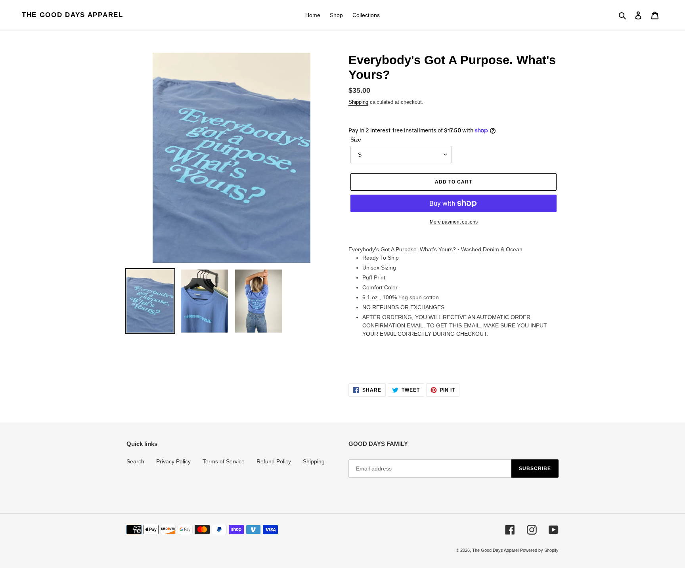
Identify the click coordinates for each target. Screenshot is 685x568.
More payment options (454, 222)
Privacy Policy (173, 461)
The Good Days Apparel (72, 15)
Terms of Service (224, 461)
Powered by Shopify (539, 550)
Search (135, 461)
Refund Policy (273, 461)
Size (355, 139)
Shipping (358, 102)
